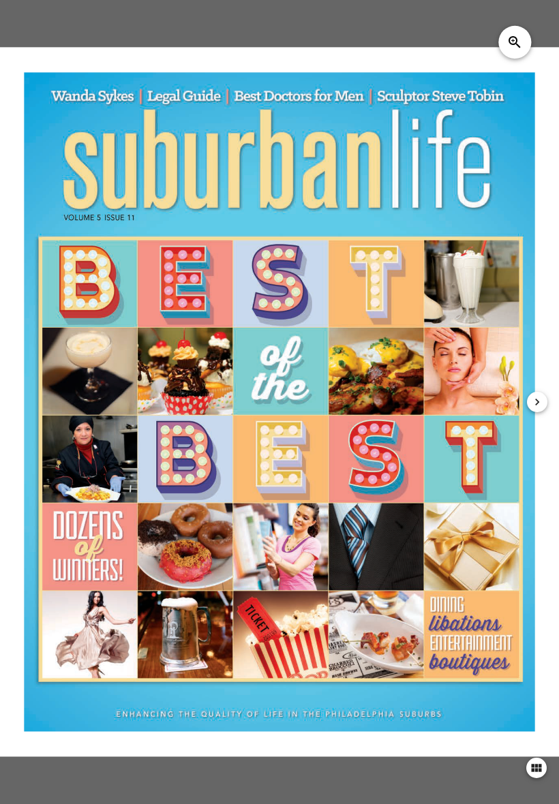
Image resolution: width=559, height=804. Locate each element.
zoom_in (515, 42)
